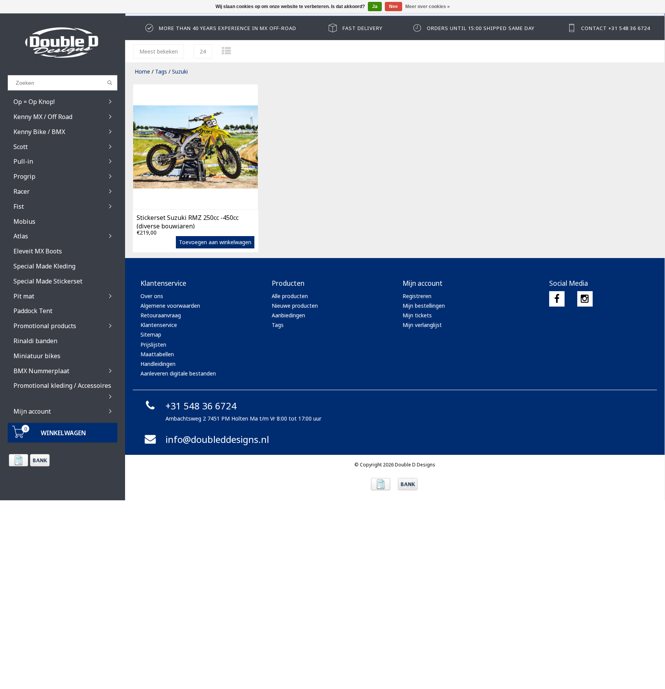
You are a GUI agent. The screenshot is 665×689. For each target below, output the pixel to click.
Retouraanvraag (160, 315)
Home (142, 71)
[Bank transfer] (39, 460)
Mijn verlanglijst (422, 325)
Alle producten (290, 296)
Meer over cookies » (427, 6)
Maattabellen (157, 354)
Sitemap (150, 334)
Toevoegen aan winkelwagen (215, 242)
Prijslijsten (153, 344)
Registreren (417, 296)
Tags (161, 71)
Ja (375, 6)
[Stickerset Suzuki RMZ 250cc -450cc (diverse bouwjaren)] (195, 146)
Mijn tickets (417, 315)
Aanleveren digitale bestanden (178, 373)
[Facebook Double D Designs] (557, 299)
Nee (393, 6)
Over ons (151, 296)
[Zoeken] (109, 83)
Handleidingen (157, 363)
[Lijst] (226, 50)
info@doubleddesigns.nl (217, 439)
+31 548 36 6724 (201, 405)
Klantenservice (158, 325)
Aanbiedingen (288, 315)
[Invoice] (18, 460)
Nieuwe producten (295, 305)
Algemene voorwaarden (170, 305)
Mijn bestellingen (424, 305)
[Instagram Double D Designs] (585, 299)
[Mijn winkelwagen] (18, 435)
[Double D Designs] (62, 42)
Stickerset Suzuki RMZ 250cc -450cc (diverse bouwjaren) (188, 221)
